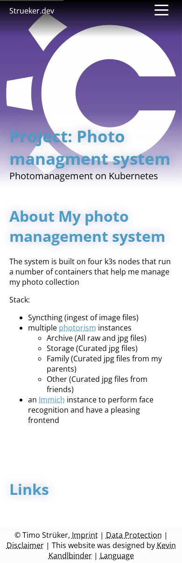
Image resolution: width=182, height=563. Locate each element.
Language (117, 555)
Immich (52, 399)
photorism (77, 328)
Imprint (85, 535)
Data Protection (134, 535)
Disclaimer (25, 545)
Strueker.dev (31, 11)
